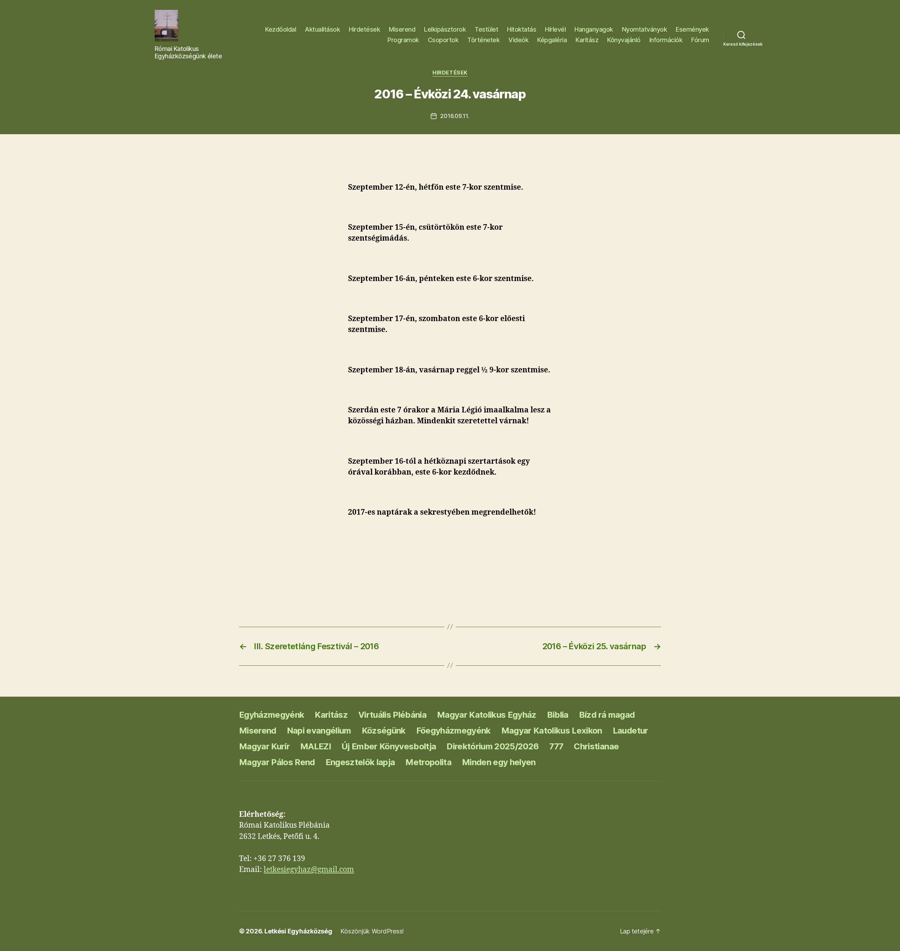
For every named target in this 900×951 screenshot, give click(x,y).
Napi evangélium (319, 730)
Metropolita (428, 762)
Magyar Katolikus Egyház (486, 715)
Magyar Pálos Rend (277, 762)
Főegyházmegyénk (453, 730)
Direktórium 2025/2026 (492, 746)
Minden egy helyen (499, 762)
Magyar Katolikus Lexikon (551, 730)
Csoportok (443, 40)
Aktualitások (322, 29)
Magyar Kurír (264, 746)
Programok (403, 40)
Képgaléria (552, 40)
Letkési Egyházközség (298, 931)
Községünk (384, 730)
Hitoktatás (521, 29)
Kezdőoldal (280, 29)
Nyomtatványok (644, 29)
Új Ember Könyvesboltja (388, 746)
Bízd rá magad (607, 715)
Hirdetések (364, 29)
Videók (518, 40)
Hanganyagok (593, 29)
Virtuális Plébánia (392, 715)
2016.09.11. (454, 115)
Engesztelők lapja (360, 762)
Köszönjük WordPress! (372, 931)
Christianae (596, 746)
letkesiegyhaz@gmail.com (309, 869)
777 (556, 746)
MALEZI (315, 746)
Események (692, 29)
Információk (666, 40)
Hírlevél (555, 29)
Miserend (402, 29)
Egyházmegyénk (271, 715)
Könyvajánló (624, 40)
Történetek (483, 40)
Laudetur (630, 730)
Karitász (587, 40)
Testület (486, 29)
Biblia (557, 715)
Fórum (700, 40)
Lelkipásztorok (445, 29)
